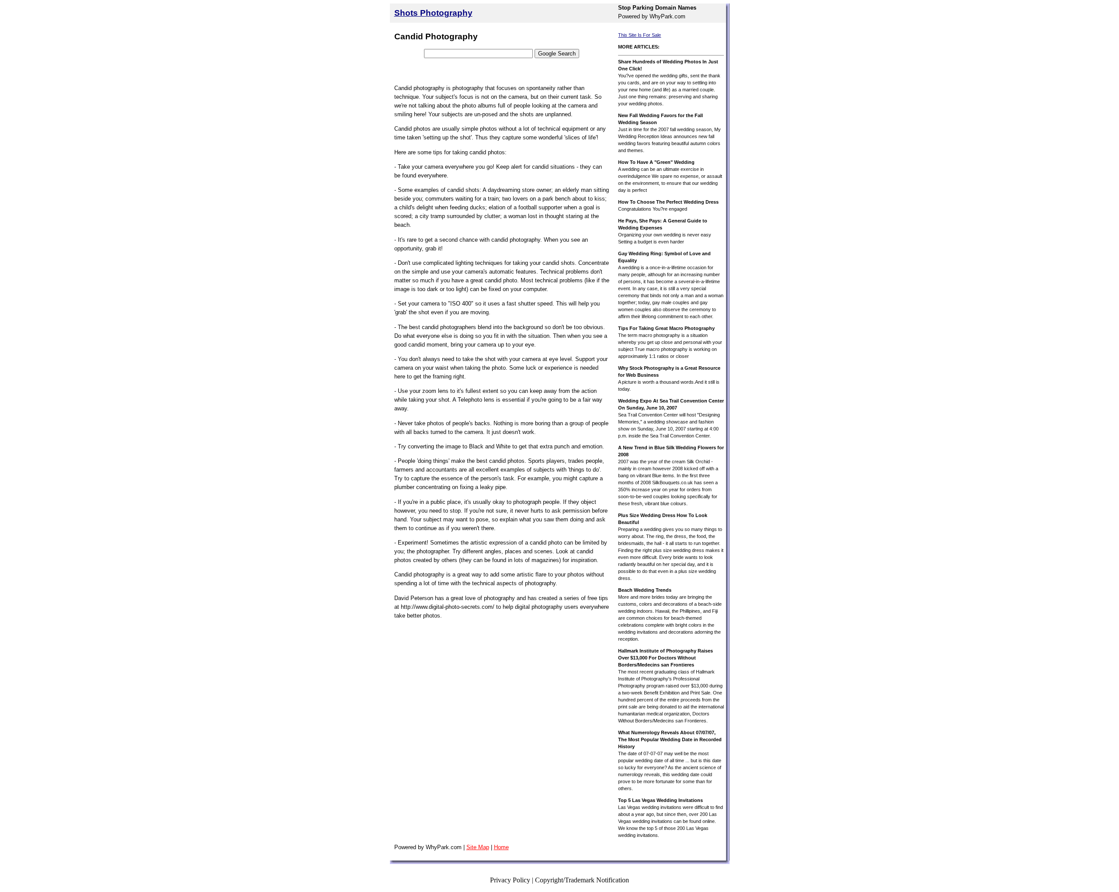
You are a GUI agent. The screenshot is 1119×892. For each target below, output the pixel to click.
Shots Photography (433, 12)
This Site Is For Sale (639, 35)
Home (501, 847)
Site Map (477, 847)
